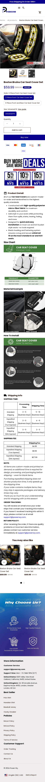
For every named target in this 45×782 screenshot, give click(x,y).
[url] (14, 669)
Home (2, 20)
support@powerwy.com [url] (15, 517)
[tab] (21, 583)
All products (12, 20)
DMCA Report (31, 775)
